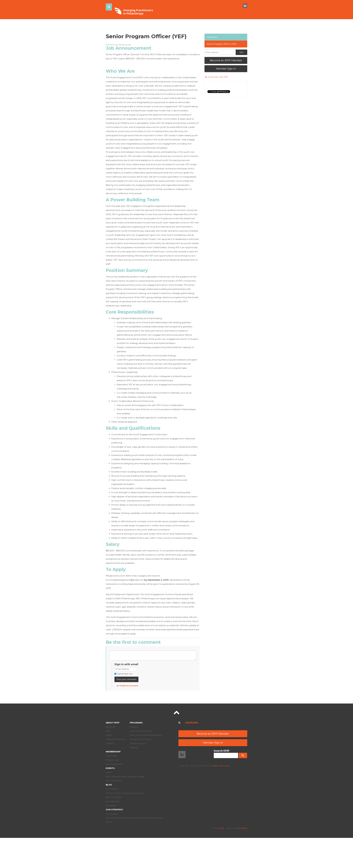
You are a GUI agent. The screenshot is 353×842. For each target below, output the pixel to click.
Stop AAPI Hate (113, 801)
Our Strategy (114, 809)
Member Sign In (226, 68)
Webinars (134, 747)
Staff (108, 731)
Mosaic (221, 828)
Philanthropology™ (138, 743)
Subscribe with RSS (218, 77)
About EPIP (112, 722)
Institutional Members (115, 739)
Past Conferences (114, 781)
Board (108, 735)
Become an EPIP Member (226, 60)
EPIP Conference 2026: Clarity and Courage (125, 776)
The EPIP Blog (112, 789)
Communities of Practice (141, 731)
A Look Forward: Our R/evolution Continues (125, 793)
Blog (109, 784)
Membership (113, 751)
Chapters (110, 743)
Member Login (112, 760)
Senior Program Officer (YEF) (222, 44)
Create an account (128, 685)
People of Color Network (141, 739)
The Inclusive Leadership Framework (146, 735)
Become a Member (115, 764)
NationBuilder (241, 828)
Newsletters (111, 805)
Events (110, 768)
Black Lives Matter (114, 797)
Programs (136, 722)
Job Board (212, 37)
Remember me (124, 674)
